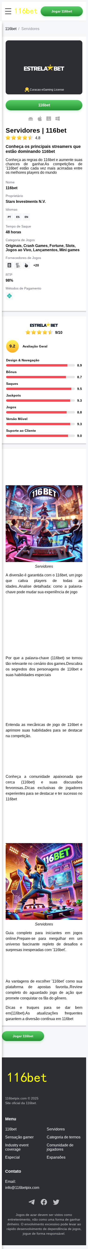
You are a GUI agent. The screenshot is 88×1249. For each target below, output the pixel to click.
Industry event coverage (16, 1147)
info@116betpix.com (22, 1188)
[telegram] (31, 1202)
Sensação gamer (19, 1137)
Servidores (56, 1129)
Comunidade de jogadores (60, 1147)
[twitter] (56, 1202)
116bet (10, 29)
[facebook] (44, 1202)
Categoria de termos (63, 1137)
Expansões (56, 1157)
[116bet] (26, 11)
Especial (12, 1157)
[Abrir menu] (8, 11)
